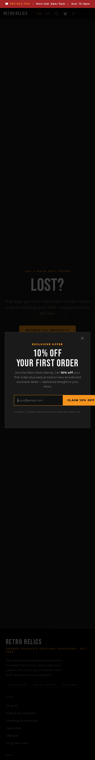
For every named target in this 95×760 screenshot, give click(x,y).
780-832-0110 (20, 3)
